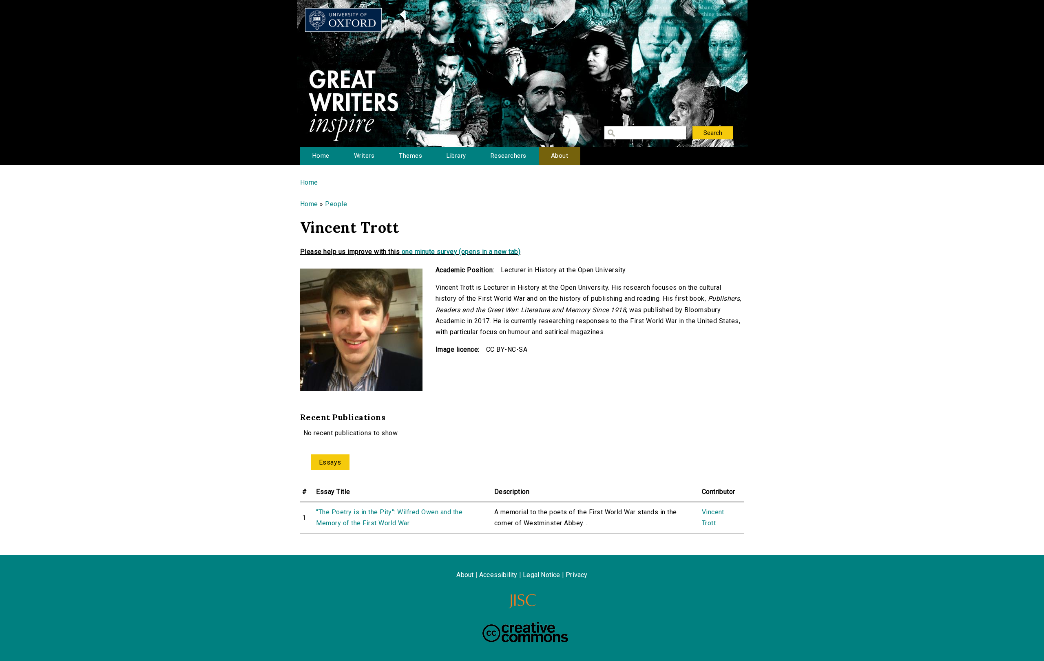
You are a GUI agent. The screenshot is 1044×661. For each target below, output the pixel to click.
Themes (410, 155)
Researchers (508, 155)
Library (456, 155)
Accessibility (498, 575)
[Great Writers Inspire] (343, 20)
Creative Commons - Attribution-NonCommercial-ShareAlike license (525, 632)
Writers (364, 155)
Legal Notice (541, 575)
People (336, 204)
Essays (330, 462)
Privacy (576, 575)
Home (321, 155)
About (559, 155)
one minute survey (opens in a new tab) (461, 252)
